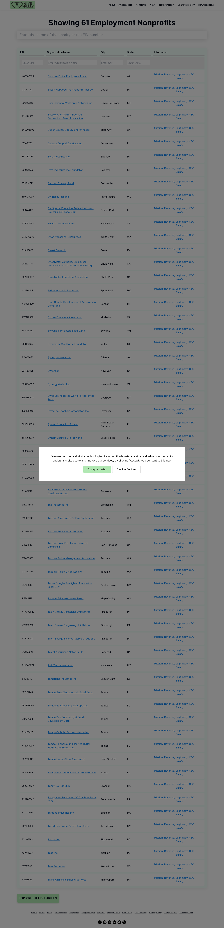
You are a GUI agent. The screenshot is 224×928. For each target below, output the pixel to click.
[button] (112, 464)
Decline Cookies (126, 469)
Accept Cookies (97, 469)
